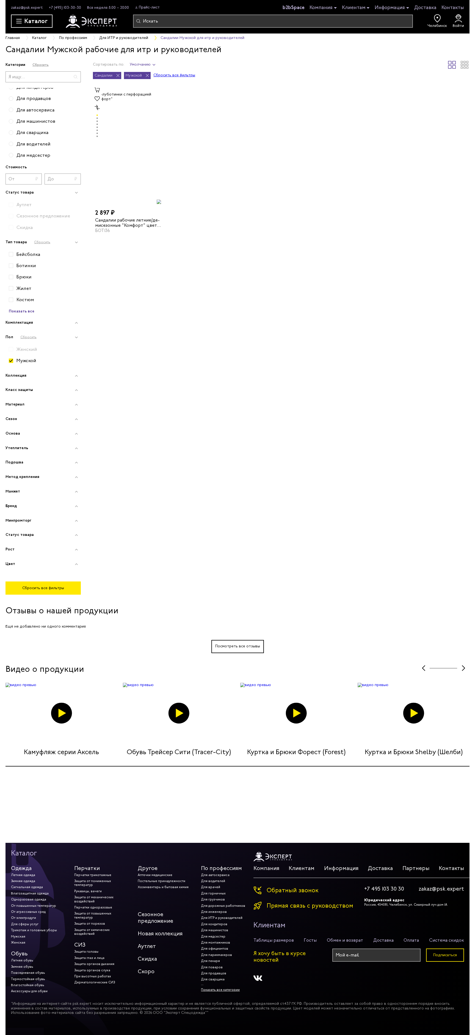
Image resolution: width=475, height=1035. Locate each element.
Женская (18, 942)
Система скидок (446, 940)
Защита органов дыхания (94, 964)
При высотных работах (92, 976)
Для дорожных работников (223, 905)
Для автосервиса (215, 875)
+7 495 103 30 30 (384, 889)
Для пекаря (210, 961)
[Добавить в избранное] (97, 98)
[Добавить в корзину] (97, 90)
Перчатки (87, 868)
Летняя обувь (22, 960)
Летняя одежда (23, 875)
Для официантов (214, 948)
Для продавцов (213, 973)
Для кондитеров (214, 924)
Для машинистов (214, 930)
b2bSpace (294, 7)
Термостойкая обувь (28, 979)
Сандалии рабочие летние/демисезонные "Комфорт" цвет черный (127, 222)
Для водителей (213, 881)
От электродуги (23, 918)
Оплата (411, 940)
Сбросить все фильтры (43, 588)
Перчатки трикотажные (92, 875)
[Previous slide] (423, 668)
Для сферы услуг (24, 924)
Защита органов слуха (92, 970)
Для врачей (210, 887)
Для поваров (212, 967)
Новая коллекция (160, 933)
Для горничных (213, 893)
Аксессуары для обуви (29, 991)
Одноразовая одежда (28, 899)
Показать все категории (220, 989)
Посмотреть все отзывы (237, 646)
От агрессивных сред (28, 912)
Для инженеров (214, 912)
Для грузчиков (213, 899)
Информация (390, 8)
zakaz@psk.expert (27, 7)
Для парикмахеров (216, 955)
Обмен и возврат (345, 940)
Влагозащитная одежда (30, 893)
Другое (148, 868)
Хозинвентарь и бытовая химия (163, 887)
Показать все (21, 311)
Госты (310, 940)
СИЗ (79, 945)
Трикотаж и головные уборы (34, 930)
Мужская (18, 936)
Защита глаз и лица (89, 958)
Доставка (425, 7)
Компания (321, 8)
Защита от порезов (89, 923)
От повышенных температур (33, 905)
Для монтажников (215, 942)
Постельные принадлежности (161, 881)
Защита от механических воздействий (94, 899)
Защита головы (86, 951)
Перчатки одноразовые (93, 907)
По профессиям (221, 868)
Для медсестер (213, 936)
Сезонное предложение (155, 918)
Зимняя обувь (22, 966)
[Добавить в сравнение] (97, 107)
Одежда (21, 868)
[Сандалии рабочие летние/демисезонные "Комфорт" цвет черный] (128, 145)
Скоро (146, 971)
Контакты (452, 7)
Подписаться (445, 955)
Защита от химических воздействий (92, 932)
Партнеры (415, 868)
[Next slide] (463, 668)
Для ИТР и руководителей (221, 918)
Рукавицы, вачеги (88, 891)
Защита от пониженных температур (92, 883)
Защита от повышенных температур (92, 915)
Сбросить (40, 64)
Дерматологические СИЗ (94, 982)
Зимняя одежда (23, 881)
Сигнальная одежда (27, 887)
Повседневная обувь (28, 972)
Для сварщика (213, 979)
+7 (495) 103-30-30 (65, 7)
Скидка (147, 959)
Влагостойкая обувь (27, 985)
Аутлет (147, 946)
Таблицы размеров (273, 940)
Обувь (19, 953)
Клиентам (354, 8)
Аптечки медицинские (155, 875)
